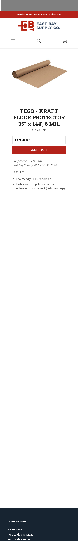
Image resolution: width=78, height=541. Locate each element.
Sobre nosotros (17, 529)
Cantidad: (21, 140)
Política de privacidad (20, 534)
